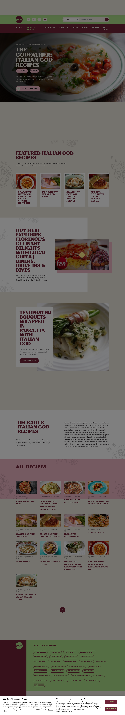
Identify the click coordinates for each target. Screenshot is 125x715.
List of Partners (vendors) (64, 711)
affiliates (18, 702)
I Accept (110, 702)
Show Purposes (111, 708)
